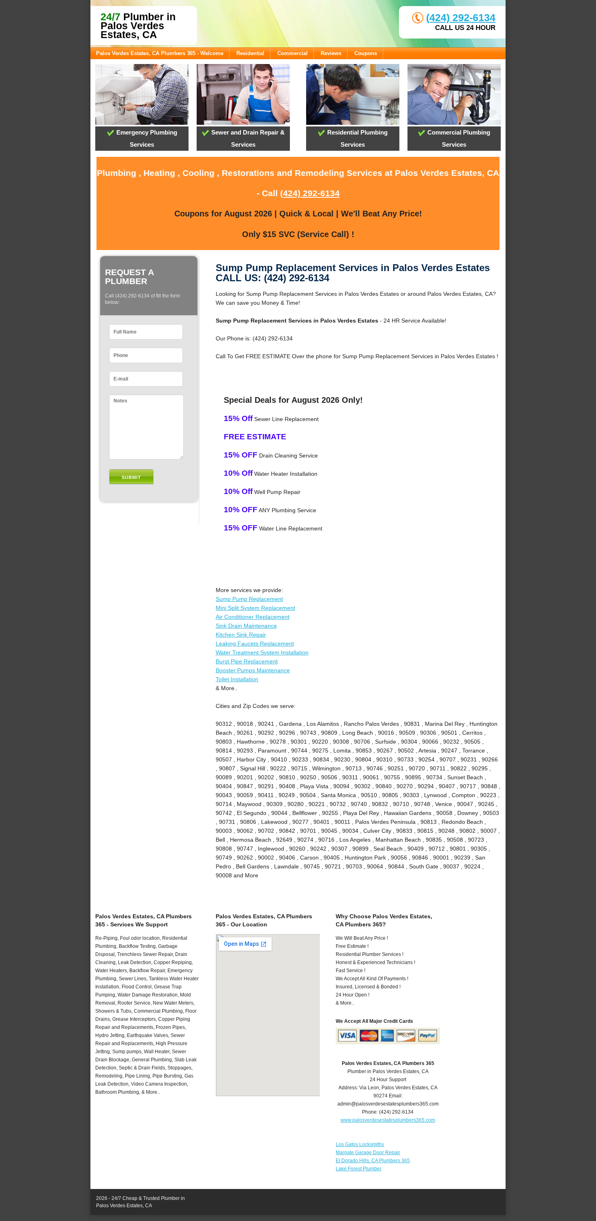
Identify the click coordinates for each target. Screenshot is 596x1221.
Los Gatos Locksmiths (360, 1144)
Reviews (331, 53)
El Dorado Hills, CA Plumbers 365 (373, 1160)
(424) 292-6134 (460, 17)
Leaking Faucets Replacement (255, 643)
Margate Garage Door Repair (368, 1152)
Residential (250, 53)
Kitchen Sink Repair (241, 634)
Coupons (365, 53)
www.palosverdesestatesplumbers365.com (388, 1120)
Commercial (292, 53)
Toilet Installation (237, 679)
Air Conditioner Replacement (252, 617)
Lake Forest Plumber (359, 1169)
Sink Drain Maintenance (246, 625)
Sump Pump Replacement (249, 599)
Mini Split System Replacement (255, 608)
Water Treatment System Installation (262, 652)
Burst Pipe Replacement (247, 661)
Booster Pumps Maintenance (253, 670)
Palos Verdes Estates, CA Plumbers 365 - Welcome (159, 53)
